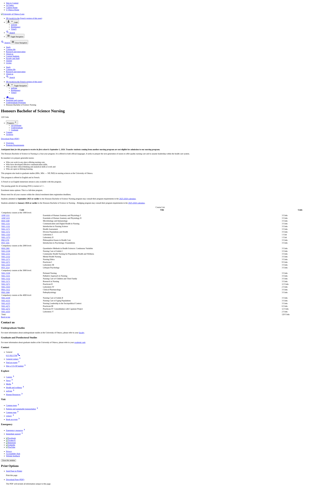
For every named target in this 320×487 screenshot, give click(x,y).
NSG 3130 (5, 273)
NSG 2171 (5, 259)
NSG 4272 (5, 309)
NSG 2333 (5, 265)
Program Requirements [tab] (15, 145)
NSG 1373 (5, 237)
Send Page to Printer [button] (14, 471)
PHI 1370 (5, 240)
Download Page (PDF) (10, 139)
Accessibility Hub (13, 454)
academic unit (79, 342)
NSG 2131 (5, 254)
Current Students (12, 56)
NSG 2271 (5, 262)
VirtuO (13, 29)
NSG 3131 (5, 276)
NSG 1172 (5, 232)
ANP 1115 (5, 218)
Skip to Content (12, 3)
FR (24, 18)
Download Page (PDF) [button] (15, 479)
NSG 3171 (5, 281)
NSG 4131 (5, 301)
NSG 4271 (5, 306)
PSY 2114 (5, 268)
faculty (81, 333)
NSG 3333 (5, 287)
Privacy (9, 451)
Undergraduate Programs (16, 103)
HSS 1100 (5, 221)
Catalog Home (12, 8)
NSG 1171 (5, 229)
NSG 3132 (5, 279)
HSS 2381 (5, 248)
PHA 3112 (5, 290)
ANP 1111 (5, 215)
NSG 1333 (5, 235)
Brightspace (15, 27)
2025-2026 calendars (127, 199)
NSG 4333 (5, 312)
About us (9, 54)
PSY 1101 (5, 243)
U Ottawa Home (12, 10)
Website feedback (13, 456)
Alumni (9, 61)
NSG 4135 (5, 303)
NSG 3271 (5, 284)
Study (8, 47)
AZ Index (10, 5)
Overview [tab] (10, 143)
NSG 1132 (5, 226)
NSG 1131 (5, 224)
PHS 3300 (5, 292)
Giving (9, 63)
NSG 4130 (5, 298)
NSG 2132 (5, 257)
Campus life (11, 49)
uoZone (14, 25)
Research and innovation (16, 52)
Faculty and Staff (13, 58)
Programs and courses (14, 100)
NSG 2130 (5, 251)
